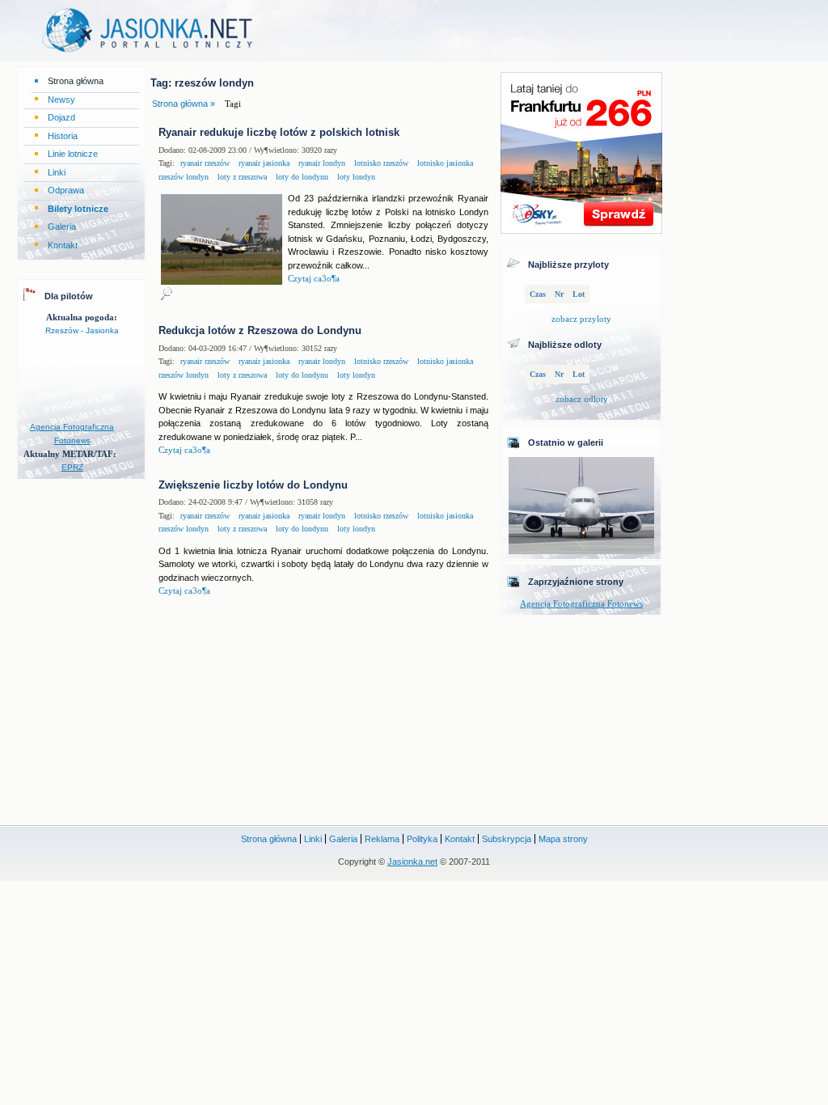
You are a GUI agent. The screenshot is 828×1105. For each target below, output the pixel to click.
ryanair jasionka (262, 163)
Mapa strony (563, 839)
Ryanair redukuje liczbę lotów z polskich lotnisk (278, 132)
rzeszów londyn (183, 176)
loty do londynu (300, 176)
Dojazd (61, 117)
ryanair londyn (320, 163)
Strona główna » (183, 103)
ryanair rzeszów (205, 163)
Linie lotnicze (73, 154)
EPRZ (72, 467)
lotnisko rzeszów (380, 163)
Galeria (62, 226)
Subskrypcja (506, 839)
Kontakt (63, 245)
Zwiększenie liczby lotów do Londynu (253, 485)
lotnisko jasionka (444, 163)
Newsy (61, 99)
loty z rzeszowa (241, 176)
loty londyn (355, 176)
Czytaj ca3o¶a (314, 278)
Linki (56, 172)
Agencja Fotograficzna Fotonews (581, 603)
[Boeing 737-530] (581, 551)
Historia (63, 136)
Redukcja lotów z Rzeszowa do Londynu (259, 330)
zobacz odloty (582, 399)
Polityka (422, 839)
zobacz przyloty (581, 319)
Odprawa (66, 190)
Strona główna (76, 81)
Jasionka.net (412, 861)
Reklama (382, 839)
